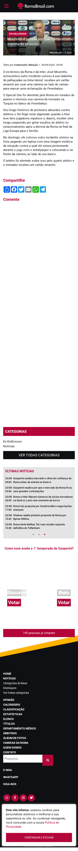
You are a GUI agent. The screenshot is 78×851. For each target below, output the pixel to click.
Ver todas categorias (39, 455)
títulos (9, 723)
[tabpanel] (39, 504)
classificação (13, 709)
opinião (8, 699)
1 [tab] (33, 534)
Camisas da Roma (15, 742)
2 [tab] (39, 534)
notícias (9, 678)
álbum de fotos (14, 738)
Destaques (9, 688)
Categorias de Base (15, 683)
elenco (8, 719)
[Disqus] (39, 258)
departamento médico (19, 728)
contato (9, 752)
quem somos (12, 747)
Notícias (9, 446)
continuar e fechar (39, 837)
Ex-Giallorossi (12, 441)
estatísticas (12, 714)
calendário (11, 704)
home (7, 673)
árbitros (10, 733)
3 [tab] (44, 534)
